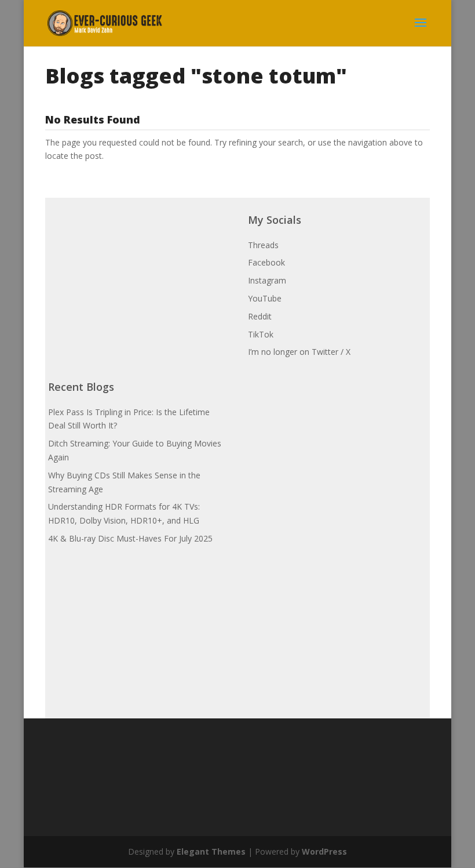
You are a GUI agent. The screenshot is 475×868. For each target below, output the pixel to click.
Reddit (260, 316)
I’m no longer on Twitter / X (299, 351)
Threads (263, 244)
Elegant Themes (211, 851)
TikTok (260, 334)
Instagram (267, 280)
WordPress (324, 851)
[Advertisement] (135, 270)
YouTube (265, 298)
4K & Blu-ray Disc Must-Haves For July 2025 (130, 538)
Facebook (266, 262)
